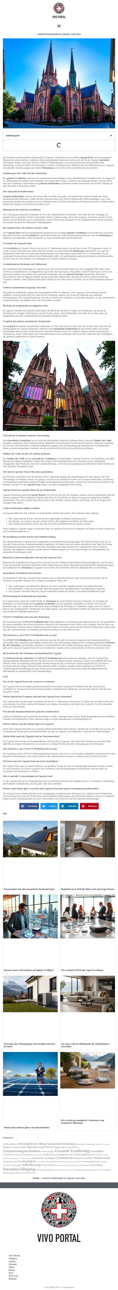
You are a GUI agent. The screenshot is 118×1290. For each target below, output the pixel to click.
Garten (12, 1261)
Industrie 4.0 (89, 1154)
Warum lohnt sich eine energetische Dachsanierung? (29, 889)
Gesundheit (97, 1151)
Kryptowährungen (25, 1158)
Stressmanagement (45, 1169)
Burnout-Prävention (103, 1144)
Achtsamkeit (9, 1144)
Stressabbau (96, 1165)
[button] (59, 26)
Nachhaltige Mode (10, 1161)
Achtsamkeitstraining (61, 1143)
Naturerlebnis (41, 1161)
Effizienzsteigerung (54, 1147)
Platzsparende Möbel (74, 1161)
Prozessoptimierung (90, 1161)
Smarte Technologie (81, 1165)
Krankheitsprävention (10, 1158)
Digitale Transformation (14, 1147)
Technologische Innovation (63, 1170)
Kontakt (13, 1278)
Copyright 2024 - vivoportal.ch (59, 1287)
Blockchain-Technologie (85, 1144)
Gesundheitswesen (48, 1154)
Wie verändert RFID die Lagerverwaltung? (82, 970)
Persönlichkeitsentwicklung (56, 1162)
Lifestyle (13, 1264)
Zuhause (13, 1258)
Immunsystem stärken (69, 1154)
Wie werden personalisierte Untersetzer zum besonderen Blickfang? (82, 1121)
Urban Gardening (104, 1170)
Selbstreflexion (48, 1165)
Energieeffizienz (72, 1147)
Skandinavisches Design (64, 1165)
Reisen (36, 1178)
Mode (11, 1267)
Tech (11, 1273)
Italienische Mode (102, 1155)
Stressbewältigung (19, 1169)
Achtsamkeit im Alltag (31, 1143)
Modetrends (102, 1158)
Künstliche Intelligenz (44, 1158)
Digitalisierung (35, 1147)
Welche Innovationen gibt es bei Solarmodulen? (27, 1127)
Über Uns (13, 1276)
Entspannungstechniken (21, 1151)
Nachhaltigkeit (27, 1161)
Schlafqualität (16, 1165)
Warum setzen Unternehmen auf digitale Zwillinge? (29, 970)
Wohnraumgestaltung (11, 1173)
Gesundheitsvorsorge (31, 1155)
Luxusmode (64, 1158)
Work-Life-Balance (29, 1173)
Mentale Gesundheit (83, 1158)
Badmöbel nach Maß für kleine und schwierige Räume (87, 889)
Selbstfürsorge (32, 1165)
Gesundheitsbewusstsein (12, 1155)
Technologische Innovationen (85, 1170)
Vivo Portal (14, 1255)
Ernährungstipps (47, 1151)
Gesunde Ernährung (72, 1151)
